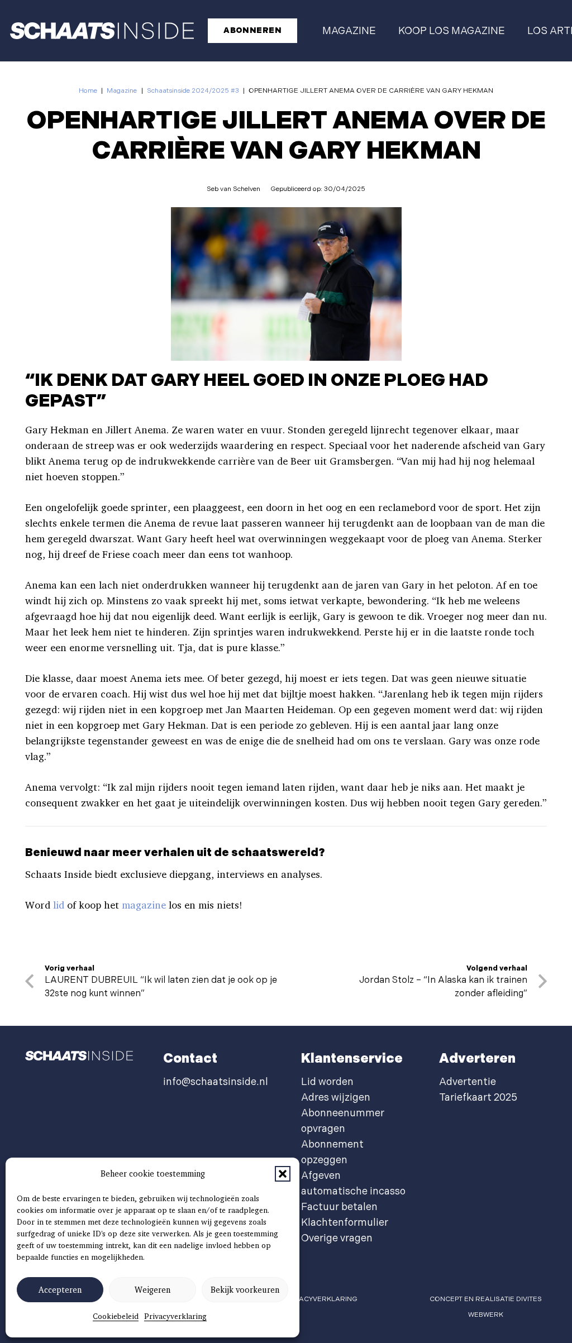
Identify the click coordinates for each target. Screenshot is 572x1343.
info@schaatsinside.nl (215, 1082)
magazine (144, 905)
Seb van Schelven (233, 189)
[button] (282, 1173)
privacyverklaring (321, 1299)
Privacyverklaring (175, 1316)
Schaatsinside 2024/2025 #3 (193, 91)
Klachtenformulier (344, 1223)
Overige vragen (337, 1238)
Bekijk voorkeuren (245, 1290)
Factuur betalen (339, 1207)
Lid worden (327, 1082)
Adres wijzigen (335, 1097)
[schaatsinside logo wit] (102, 30)
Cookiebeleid (116, 1316)
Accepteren (60, 1290)
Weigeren (152, 1290)
